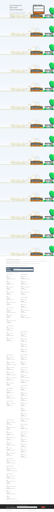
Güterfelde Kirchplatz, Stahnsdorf (32, 510)
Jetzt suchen (38, 12)
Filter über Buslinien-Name (16, 268)
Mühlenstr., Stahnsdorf (9, 510)
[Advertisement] (12, 348)
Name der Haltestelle (36, 9)
